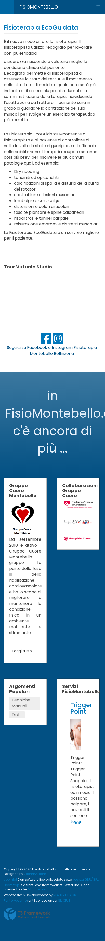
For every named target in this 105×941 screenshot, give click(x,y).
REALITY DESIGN (64, 895)
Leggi (76, 821)
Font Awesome (15, 900)
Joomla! (10, 879)
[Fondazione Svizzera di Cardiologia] (78, 504)
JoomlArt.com (35, 874)
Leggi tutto (22, 651)
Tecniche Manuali (21, 703)
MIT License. (37, 889)
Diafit (17, 715)
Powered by (27, 914)
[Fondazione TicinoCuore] (78, 522)
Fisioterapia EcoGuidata (41, 27)
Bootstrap (11, 885)
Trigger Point (81, 708)
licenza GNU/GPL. (86, 879)
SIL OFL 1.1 (65, 900)
